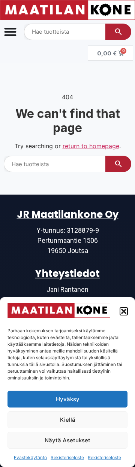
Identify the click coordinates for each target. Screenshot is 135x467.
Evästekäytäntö (30, 457)
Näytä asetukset (67, 440)
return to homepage (91, 146)
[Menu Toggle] (10, 31)
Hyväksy (68, 399)
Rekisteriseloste (67, 457)
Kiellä (67, 419)
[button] (124, 311)
